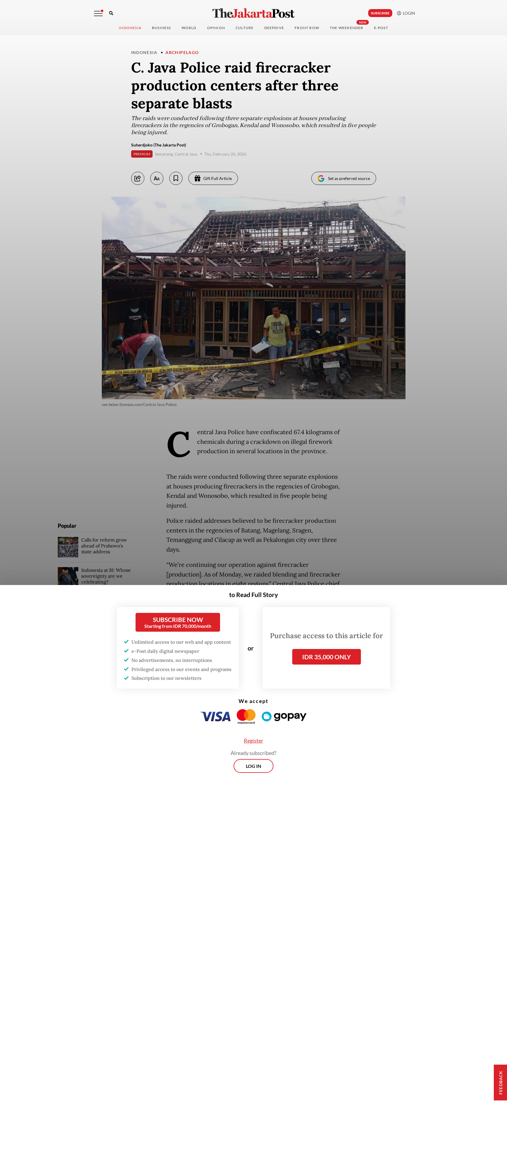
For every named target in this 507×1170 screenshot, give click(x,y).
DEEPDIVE (274, 28)
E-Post (381, 28)
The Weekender (347, 28)
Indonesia (130, 28)
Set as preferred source (349, 178)
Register (253, 740)
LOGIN (408, 13)
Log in (253, 766)
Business (161, 28)
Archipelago (182, 52)
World (189, 28)
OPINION (216, 28)
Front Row (307, 28)
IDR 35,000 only (326, 656)
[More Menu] (98, 13)
